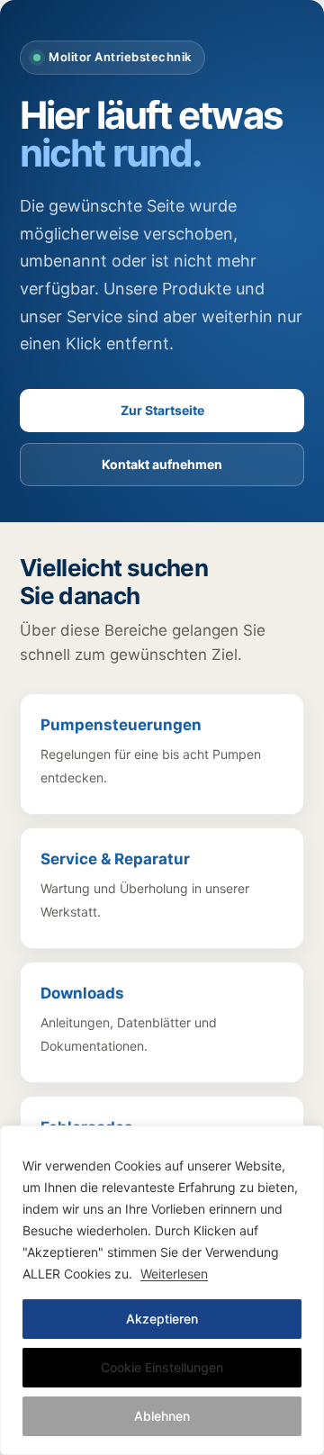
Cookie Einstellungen (162, 1367)
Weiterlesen (174, 1273)
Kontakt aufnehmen (162, 464)
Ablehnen (162, 1415)
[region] (162, 1290)
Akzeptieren (162, 1318)
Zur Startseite (162, 410)
